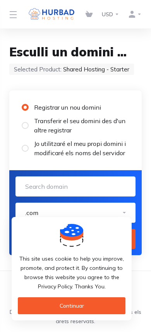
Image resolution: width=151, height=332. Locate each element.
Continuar (72, 305)
